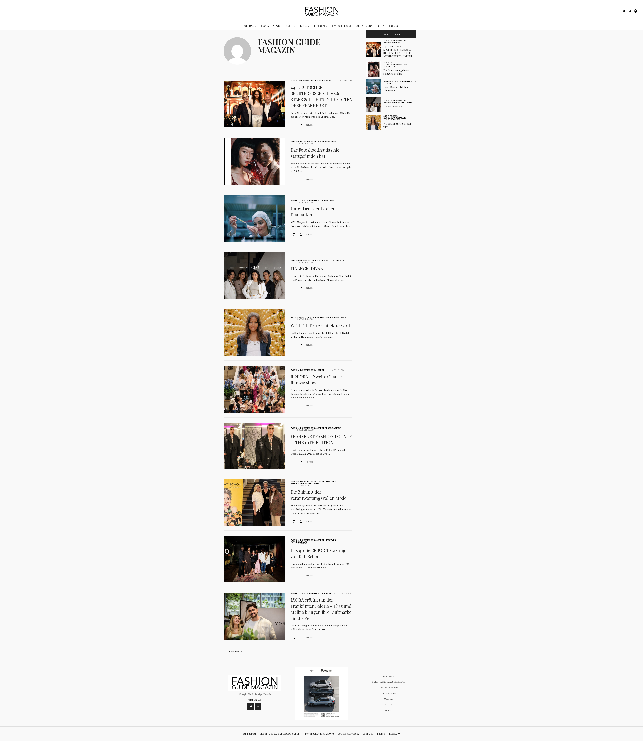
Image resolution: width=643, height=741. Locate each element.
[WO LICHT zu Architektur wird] (254, 332)
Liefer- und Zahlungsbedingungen (388, 682)
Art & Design (364, 26)
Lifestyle (320, 26)
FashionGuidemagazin (302, 81)
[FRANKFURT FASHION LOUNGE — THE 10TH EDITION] (254, 446)
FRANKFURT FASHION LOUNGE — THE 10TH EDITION (321, 439)
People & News (270, 26)
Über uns (388, 699)
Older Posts (234, 651)
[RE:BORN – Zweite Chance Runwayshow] (254, 389)
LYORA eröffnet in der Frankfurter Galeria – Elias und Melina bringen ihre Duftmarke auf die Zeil (321, 609)
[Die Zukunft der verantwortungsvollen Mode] (254, 502)
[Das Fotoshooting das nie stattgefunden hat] (254, 161)
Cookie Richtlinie (389, 693)
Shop (380, 26)
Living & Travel (341, 26)
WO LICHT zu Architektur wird (320, 325)
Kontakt (388, 710)
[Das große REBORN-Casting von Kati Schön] (254, 559)
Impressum (388, 676)
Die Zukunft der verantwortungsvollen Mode (318, 495)
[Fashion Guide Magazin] (321, 11)
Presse (393, 26)
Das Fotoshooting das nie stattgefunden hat (315, 153)
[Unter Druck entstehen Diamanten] (254, 218)
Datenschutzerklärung (388, 687)
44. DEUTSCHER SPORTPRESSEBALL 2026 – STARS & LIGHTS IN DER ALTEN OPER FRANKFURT (321, 96)
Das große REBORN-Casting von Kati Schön (318, 553)
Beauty (304, 26)
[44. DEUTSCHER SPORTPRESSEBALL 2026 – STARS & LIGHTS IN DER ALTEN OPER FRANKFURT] (254, 104)
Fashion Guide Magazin (289, 45)
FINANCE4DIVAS (307, 269)
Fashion (290, 26)
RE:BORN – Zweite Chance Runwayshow (316, 380)
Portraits (249, 26)
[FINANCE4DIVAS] (254, 275)
